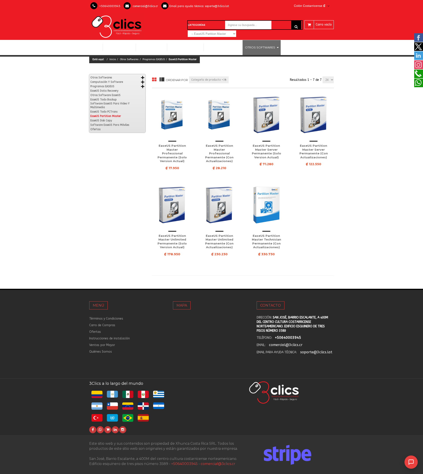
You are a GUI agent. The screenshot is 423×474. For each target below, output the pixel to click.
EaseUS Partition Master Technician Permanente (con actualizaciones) (266, 241)
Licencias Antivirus (221, 47)
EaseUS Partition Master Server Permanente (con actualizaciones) (313, 151)
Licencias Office (151, 47)
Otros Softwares (260, 47)
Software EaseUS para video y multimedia (110, 105)
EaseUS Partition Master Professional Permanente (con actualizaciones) (219, 153)
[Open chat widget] (411, 462)
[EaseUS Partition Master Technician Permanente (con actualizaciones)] (266, 205)
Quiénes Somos (100, 352)
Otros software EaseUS (105, 95)
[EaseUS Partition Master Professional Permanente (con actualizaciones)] (219, 115)
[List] (162, 79)
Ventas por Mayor (102, 345)
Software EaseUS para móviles (109, 124)
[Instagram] (122, 429)
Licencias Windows (185, 47)
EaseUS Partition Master (105, 116)
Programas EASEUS (154, 59)
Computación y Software (119, 47)
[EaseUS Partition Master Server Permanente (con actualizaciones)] (313, 115)
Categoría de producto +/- (208, 79)
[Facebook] (92, 429)
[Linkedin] (115, 429)
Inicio (95, 47)
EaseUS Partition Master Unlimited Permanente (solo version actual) (172, 241)
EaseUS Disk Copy (101, 120)
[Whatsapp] (100, 429)
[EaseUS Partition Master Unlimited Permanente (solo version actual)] (172, 205)
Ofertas (95, 129)
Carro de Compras (102, 325)
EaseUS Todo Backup (103, 99)
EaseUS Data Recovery (104, 90)
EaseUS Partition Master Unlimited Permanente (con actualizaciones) (219, 241)
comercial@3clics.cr (145, 6)
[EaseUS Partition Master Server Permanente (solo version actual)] (266, 115)
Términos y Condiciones (106, 318)
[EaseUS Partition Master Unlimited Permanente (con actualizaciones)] (219, 205)
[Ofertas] (107, 429)
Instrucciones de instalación (109, 338)
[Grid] (154, 79)
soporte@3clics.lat (217, 6)
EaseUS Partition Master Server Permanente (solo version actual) (266, 151)
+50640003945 (109, 6)
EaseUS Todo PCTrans (103, 111)
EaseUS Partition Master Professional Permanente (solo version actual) (172, 153)
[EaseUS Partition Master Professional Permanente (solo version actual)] (172, 115)
